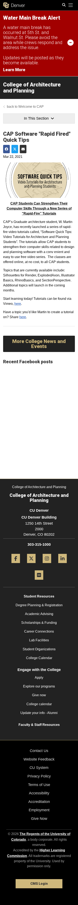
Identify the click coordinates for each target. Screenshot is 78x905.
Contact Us (39, 751)
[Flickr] (39, 581)
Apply (39, 677)
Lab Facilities (39, 640)
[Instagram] (47, 564)
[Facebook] (15, 564)
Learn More (14, 69)
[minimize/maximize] (70, 42)
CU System (39, 768)
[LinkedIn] (62, 564)
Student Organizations (39, 649)
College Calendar (39, 658)
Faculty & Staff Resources (39, 725)
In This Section (36, 118)
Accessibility (39, 793)
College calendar (39, 704)
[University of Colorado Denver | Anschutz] (14, 5)
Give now (39, 695)
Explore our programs (39, 686)
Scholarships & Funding (39, 622)
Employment (39, 810)
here (17, 303)
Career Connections (39, 631)
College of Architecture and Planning (32, 87)
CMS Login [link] (39, 884)
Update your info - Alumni (39, 713)
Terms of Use (39, 785)
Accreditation (39, 802)
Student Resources (39, 596)
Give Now (39, 818)
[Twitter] (31, 564)
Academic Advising (39, 614)
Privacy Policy (39, 776)
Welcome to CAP (31, 106)
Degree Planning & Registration (39, 605)
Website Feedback (39, 759)
